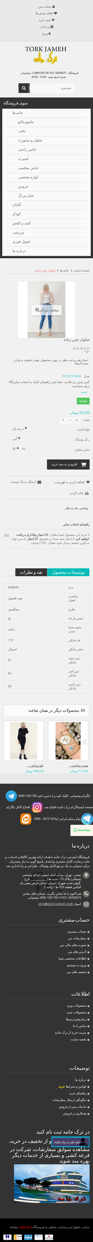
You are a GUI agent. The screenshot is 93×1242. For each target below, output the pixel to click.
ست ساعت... (78, 766)
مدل (87, 376)
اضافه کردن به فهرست (69, 482)
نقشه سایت (78, 1039)
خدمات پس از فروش (72, 1107)
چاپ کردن (76, 493)
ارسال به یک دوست (23, 482)
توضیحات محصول (68, 572)
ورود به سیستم (76, 965)
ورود (45, 33)
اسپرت (23, 159)
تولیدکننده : (82, 429)
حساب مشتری (76, 931)
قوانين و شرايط (72, 1086)
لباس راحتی (27, 150)
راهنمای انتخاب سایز (76, 524)
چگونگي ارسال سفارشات (69, 1100)
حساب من (45, 7)
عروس (23, 187)
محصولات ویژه (76, 1006)
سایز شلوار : (81, 450)
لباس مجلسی (28, 168)
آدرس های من (77, 952)
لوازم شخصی (28, 177)
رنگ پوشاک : (81, 439)
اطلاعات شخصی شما (72, 958)
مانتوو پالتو (26, 122)
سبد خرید (45, 20)
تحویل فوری (21, 242)
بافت (22, 131)
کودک (16, 214)
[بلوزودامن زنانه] (23, 741)
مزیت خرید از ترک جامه (70, 1033)
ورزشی (18, 233)
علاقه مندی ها (44, 13)
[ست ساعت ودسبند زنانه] (68, 741)
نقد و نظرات (31, 572)
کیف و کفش (21, 223)
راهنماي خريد (77, 1093)
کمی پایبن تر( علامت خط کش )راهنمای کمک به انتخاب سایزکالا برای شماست (49, 384)
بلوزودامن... (35, 766)
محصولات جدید (76, 1012)
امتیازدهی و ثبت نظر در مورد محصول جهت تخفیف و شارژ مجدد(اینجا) (51, 362)
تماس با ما (79, 1026)
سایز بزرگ (26, 196)
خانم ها (17, 113)
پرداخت (45, 27)
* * (87, 352)
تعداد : (86, 420)
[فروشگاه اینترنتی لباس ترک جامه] (46, 55)
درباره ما (80, 1080)
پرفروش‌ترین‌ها (76, 1019)
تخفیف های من (76, 972)
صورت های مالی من (73, 945)
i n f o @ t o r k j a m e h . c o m (55, 904)
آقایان (16, 205)
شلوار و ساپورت (30, 141)
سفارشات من (77, 938)
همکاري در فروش (74, 1113)
